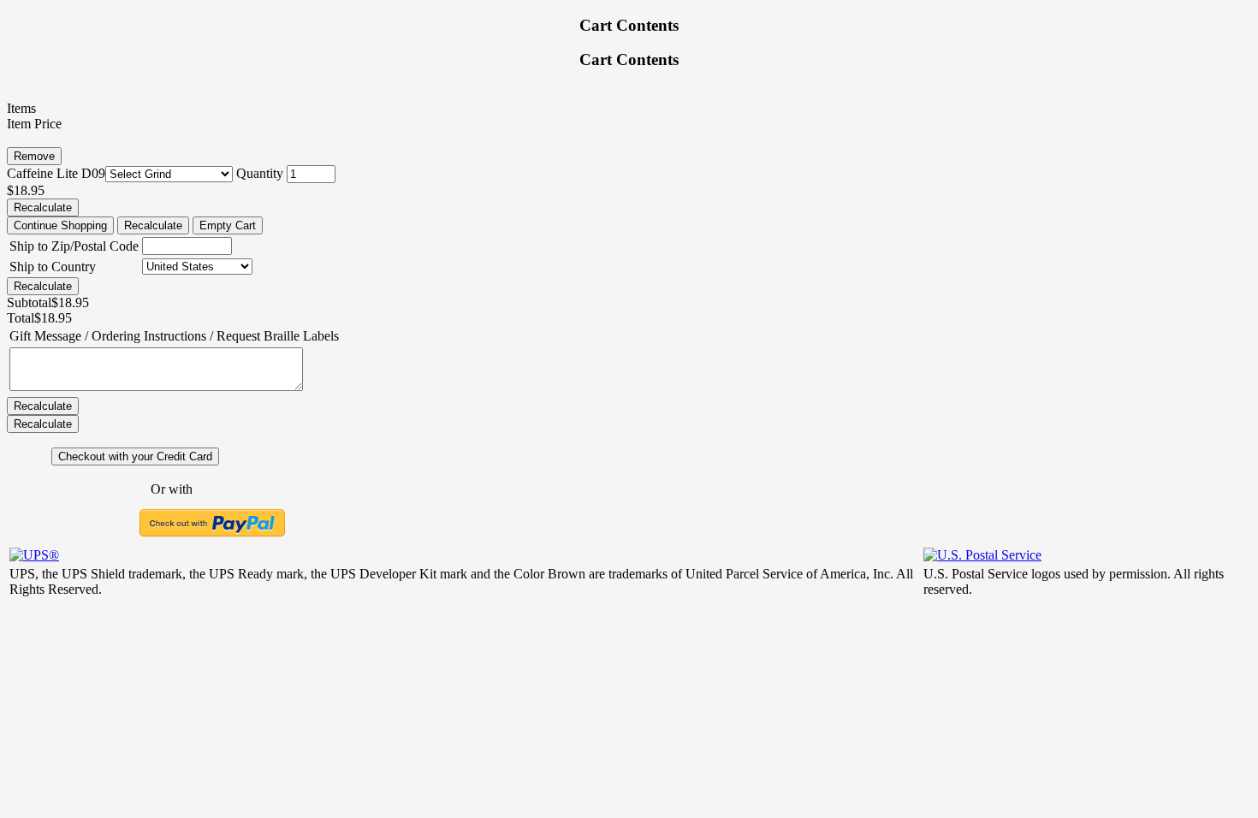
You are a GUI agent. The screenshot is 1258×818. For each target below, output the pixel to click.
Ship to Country (52, 266)
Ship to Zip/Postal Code (74, 246)
